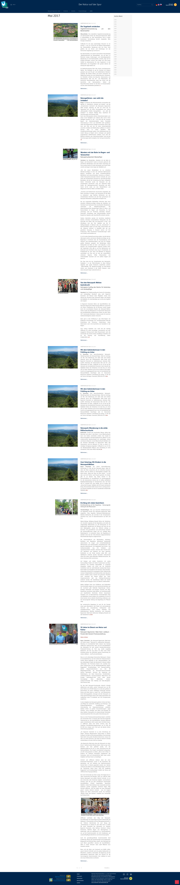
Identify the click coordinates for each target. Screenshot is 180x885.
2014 (115, 46)
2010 (115, 54)
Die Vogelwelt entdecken (90, 27)
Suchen (78, 882)
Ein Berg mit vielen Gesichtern (92, 503)
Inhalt (78, 874)
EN (159, 5)
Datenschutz (79, 878)
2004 (115, 67)
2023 (115, 26)
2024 (115, 24)
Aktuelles (73, 11)
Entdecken (65, 11)
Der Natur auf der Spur (90, 5)
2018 (115, 37)
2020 (115, 32)
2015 (115, 43)
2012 (115, 50)
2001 (115, 74)
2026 (115, 19)
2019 (115, 35)
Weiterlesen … (84, 88)
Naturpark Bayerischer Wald (54, 11)
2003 (115, 69)
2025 (115, 22)
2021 (115, 30)
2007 (115, 61)
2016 (115, 41)
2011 (115, 52)
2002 (115, 72)
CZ (161, 5)
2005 (115, 65)
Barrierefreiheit (80, 880)
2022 (115, 28)
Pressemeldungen (83, 11)
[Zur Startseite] (4, 4)
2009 (115, 56)
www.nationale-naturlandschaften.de (99, 882)
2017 (115, 39)
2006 (115, 63)
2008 (115, 59)
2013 (115, 48)
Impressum (79, 876)
